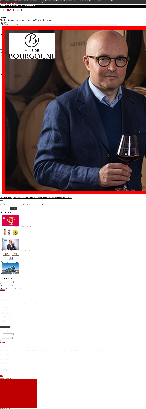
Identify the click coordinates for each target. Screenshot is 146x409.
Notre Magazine (5, 358)
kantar (61, 350)
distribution (31, 350)
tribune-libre (107, 350)
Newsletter (4, 365)
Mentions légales (5, 370)
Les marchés (4, 362)
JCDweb (21, 374)
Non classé (5, 316)
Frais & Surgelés (6, 313)
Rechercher (2, 206)
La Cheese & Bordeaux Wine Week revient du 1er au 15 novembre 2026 (16, 226)
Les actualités (5, 359)
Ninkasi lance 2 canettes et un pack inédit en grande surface (14, 238)
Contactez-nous (5, 369)
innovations (52, 350)
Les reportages (5, 360)
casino (25, 350)
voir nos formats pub (5, 327)
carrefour (21, 350)
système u (101, 350)
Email (1, 285)
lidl (64, 350)
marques (72, 350)
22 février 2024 (3, 203)
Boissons (1, 204)
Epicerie (6, 26)
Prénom (1, 282)
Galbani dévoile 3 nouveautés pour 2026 (10, 262)
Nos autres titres (5, 366)
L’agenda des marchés (6, 363)
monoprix (80, 350)
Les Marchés (4, 22)
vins (46, 204)
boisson (13, 204)
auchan (17, 350)
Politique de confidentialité (7, 371)
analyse (12, 350)
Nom (1, 283)
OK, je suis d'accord (3, 3)
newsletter (85, 350)
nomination (42, 204)
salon (94, 350)
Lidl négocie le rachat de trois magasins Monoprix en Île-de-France (15, 274)
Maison (5, 315)
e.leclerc (38, 350)
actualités (5, 204)
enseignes (45, 350)
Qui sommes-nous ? (6, 367)
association (10, 204)
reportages (90, 350)
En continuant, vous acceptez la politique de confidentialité (13, 288)
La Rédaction (8, 203)
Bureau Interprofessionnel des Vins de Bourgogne (29, 204)
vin (44, 204)
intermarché (56, 350)
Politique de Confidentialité (13, 3)
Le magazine (4, 14)
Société (1, 287)
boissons (17, 204)
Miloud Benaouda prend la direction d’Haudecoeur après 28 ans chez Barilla (17, 250)
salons (97, 350)
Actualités (4, 17)
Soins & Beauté (6, 317)
